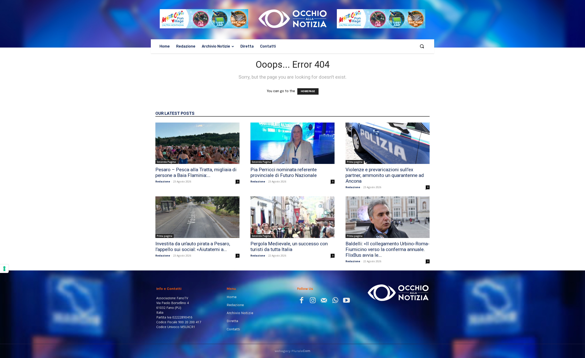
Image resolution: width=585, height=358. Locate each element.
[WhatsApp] (335, 301)
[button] (422, 46)
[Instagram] (312, 301)
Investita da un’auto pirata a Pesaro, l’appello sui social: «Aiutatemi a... (192, 246)
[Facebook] (301, 301)
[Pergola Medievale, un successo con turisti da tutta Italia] (292, 217)
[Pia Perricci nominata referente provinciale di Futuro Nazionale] (292, 143)
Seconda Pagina (166, 161)
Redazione (162, 181)
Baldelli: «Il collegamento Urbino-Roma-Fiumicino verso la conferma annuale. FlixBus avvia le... (387, 249)
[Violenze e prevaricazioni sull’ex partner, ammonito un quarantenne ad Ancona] (388, 143)
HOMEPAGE (308, 91)
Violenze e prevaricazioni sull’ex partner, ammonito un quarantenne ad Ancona (385, 175)
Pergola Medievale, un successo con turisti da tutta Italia (289, 246)
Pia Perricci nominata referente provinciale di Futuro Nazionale (283, 172)
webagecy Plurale (292, 351)
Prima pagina (354, 161)
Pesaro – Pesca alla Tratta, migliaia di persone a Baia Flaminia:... (196, 172)
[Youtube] (346, 301)
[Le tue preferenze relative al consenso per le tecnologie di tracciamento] (4, 268)
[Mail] (323, 301)
